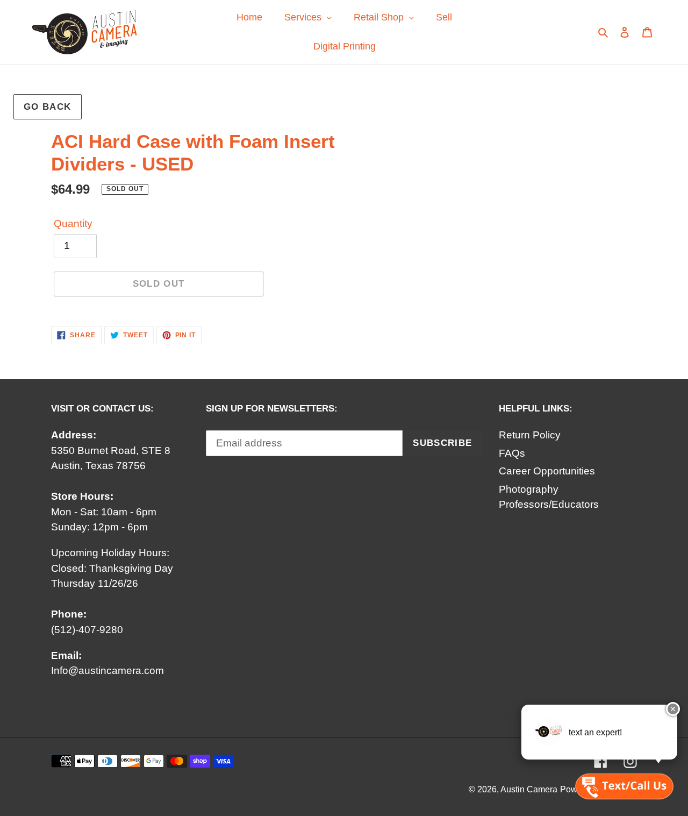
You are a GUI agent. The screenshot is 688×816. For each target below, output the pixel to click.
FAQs (512, 453)
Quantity (73, 223)
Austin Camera (528, 789)
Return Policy (530, 435)
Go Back (47, 107)
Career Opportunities (547, 471)
